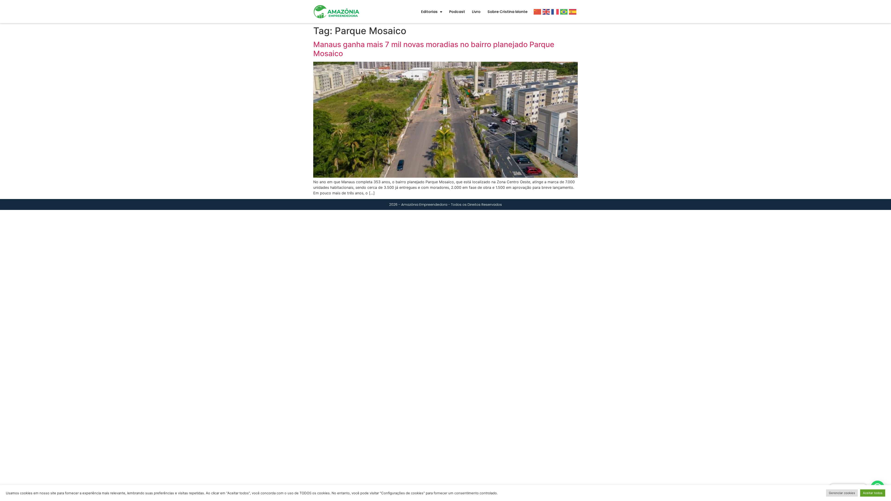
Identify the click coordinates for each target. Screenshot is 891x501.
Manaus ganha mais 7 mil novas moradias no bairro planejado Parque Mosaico (433, 49)
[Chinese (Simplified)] (538, 11)
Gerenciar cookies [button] (842, 493)
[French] (555, 11)
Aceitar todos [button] (872, 493)
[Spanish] (573, 11)
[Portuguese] (564, 11)
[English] (546, 11)
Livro (476, 11)
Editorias (429, 11)
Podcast (457, 11)
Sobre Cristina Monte (507, 11)
